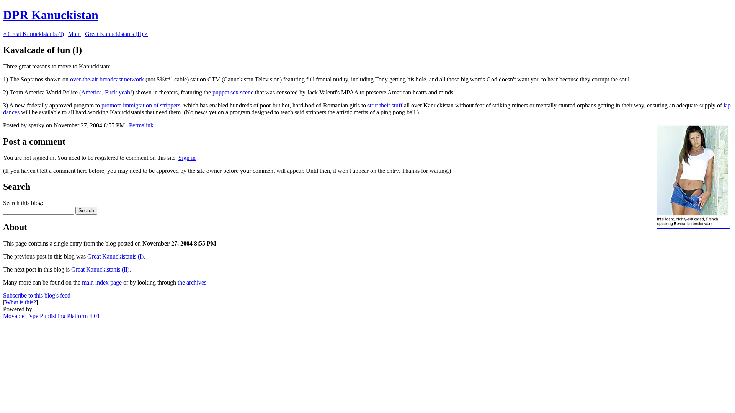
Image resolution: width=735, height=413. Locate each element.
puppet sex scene (232, 92)
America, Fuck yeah (105, 92)
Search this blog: (23, 203)
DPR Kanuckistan (50, 15)
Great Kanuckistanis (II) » (116, 34)
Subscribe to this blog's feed (36, 295)
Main (74, 34)
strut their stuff (385, 105)
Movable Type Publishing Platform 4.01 (51, 316)
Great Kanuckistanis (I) (115, 256)
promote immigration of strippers (140, 105)
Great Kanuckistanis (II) (100, 269)
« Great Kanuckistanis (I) (33, 34)
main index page (102, 282)
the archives (192, 282)
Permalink (141, 125)
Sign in (187, 157)
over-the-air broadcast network (107, 79)
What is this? (20, 302)
